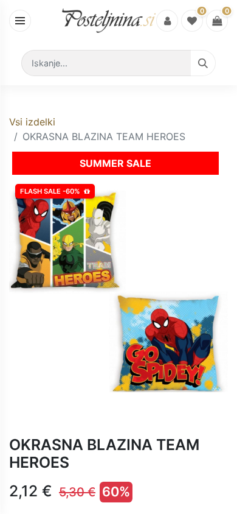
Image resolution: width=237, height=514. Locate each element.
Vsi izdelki (32, 122)
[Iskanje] (203, 63)
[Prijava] (167, 21)
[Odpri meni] (20, 21)
